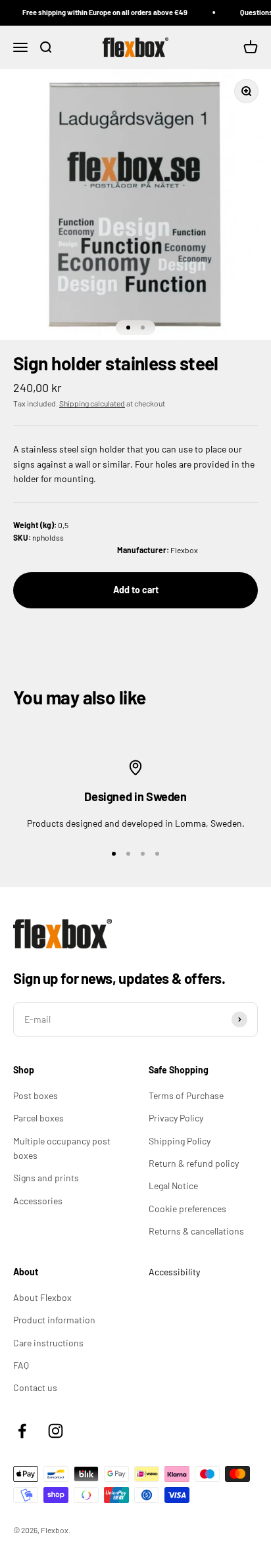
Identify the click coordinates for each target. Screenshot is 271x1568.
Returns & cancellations (196, 1231)
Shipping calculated (92, 403)
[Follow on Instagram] (55, 1431)
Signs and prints (46, 1177)
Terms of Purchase (186, 1095)
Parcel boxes (38, 1117)
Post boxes (35, 1095)
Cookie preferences (187, 1208)
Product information (54, 1319)
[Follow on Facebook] (22, 1431)
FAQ (21, 1365)
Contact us (35, 1387)
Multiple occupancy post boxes (62, 1148)
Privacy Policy (176, 1117)
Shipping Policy (179, 1140)
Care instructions (48, 1342)
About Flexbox (42, 1297)
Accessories (37, 1200)
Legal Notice (173, 1185)
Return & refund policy (194, 1163)
